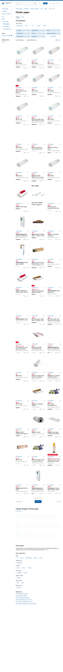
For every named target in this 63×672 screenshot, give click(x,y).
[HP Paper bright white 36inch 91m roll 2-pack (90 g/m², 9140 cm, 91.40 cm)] (54, 312)
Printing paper (6, 26)
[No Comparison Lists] (54, 3)
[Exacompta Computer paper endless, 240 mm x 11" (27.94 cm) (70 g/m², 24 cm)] (54, 481)
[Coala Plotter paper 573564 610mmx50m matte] (54, 425)
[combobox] (22, 40)
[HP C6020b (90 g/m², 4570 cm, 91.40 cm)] (54, 112)
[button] (28, 60)
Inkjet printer (19, 25)
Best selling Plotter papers (22, 593)
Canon (38, 25)
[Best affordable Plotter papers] (38, 195)
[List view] (59, 40)
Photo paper (5, 21)
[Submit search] (17, 3)
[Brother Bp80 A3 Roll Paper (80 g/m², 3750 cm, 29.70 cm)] (22, 481)
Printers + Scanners (6, 13)
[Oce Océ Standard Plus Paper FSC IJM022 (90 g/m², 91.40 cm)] (38, 369)
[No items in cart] (60, 3)
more (47, 549)
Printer (3, 41)
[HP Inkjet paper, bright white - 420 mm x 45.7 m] (38, 312)
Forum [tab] (22, 17)
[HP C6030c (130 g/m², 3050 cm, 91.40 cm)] (54, 84)
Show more (38, 501)
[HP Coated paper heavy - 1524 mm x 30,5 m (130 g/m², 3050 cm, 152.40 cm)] (38, 453)
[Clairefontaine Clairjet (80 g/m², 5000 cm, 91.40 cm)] (22, 312)
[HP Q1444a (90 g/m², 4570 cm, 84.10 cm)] (38, 84)
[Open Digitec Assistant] (51, 3)
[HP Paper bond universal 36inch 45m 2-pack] (54, 199)
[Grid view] (56, 40)
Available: (29, 40)
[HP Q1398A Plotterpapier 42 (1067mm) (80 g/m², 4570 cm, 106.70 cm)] (54, 397)
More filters (53, 36)
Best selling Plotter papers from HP (24, 599)
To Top (59, 501)
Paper (3, 19)
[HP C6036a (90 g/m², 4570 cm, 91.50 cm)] (38, 56)
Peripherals (4, 11)
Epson (44, 25)
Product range (5, 8)
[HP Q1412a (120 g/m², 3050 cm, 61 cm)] (22, 453)
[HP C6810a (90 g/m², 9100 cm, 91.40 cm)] (22, 141)
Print (3, 16)
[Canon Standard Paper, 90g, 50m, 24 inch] (38, 284)
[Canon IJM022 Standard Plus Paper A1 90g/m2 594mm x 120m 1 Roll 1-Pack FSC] (22, 425)
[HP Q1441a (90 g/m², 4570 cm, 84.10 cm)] (54, 256)
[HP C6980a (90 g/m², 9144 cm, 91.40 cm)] (54, 169)
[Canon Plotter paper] (22, 199)
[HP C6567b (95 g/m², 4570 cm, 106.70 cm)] (22, 369)
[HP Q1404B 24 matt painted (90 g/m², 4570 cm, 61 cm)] (22, 84)
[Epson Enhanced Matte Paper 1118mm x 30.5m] (38, 227)
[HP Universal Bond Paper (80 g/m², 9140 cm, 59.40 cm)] (54, 141)
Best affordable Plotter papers (22, 597)
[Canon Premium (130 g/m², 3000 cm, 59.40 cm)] (38, 425)
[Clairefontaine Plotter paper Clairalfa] (22, 256)
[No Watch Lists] (57, 3)
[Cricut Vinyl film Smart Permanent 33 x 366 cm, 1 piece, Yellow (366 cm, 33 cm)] (54, 453)
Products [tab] (18, 17)
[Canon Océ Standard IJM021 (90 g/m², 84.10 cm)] (38, 397)
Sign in (45, 3)
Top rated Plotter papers (21, 595)
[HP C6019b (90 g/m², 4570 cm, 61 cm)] (22, 112)
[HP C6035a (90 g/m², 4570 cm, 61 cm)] (22, 56)
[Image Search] (34, 3)
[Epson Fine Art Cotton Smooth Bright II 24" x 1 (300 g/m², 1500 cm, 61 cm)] (38, 256)
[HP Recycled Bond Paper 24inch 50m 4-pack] (38, 141)
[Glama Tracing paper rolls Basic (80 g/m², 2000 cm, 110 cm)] (54, 227)
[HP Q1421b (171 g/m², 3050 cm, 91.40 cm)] (22, 169)
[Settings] (40, 3)
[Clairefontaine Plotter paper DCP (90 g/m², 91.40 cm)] (54, 284)
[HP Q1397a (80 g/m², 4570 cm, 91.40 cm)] (54, 56)
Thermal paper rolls (7, 29)
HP (32, 25)
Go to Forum (18, 511)
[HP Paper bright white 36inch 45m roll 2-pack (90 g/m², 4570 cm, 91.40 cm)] (38, 112)
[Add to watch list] (26, 68)
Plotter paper (6, 24)
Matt (26, 25)
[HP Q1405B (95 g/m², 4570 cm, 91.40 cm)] (22, 397)
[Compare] (24, 68)
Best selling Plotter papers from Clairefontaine (26, 603)
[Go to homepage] (6, 3)
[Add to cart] (28, 68)
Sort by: (17, 40)
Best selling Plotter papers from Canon (24, 601)
